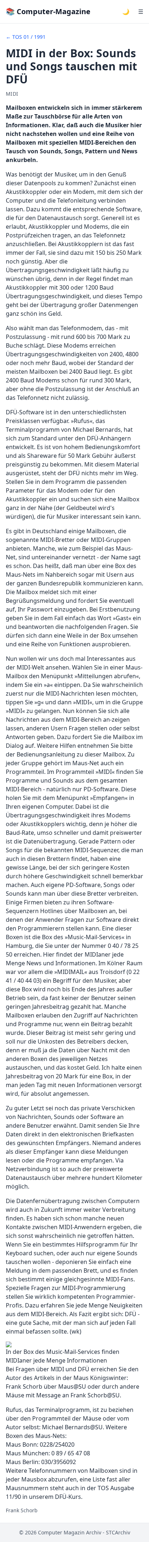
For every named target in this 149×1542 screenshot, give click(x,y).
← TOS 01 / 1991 (26, 36)
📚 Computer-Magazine (48, 11)
